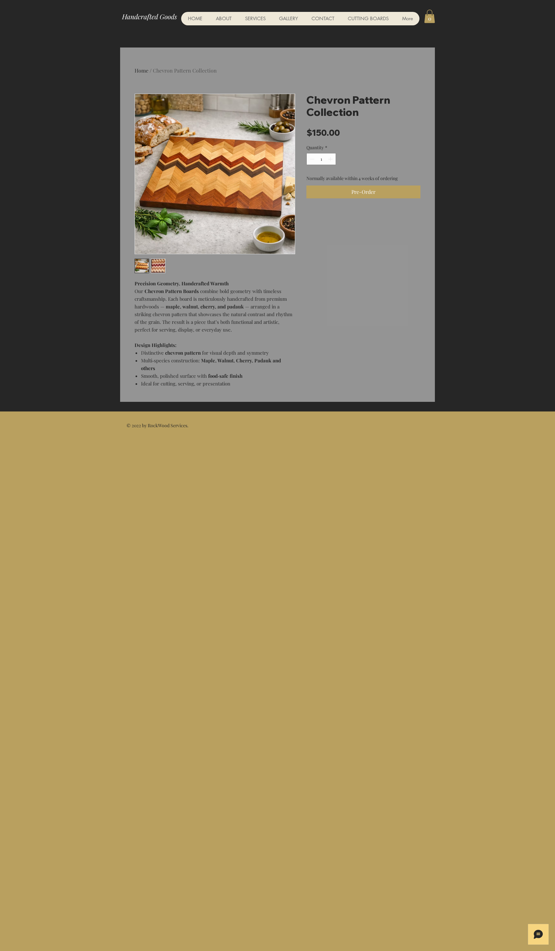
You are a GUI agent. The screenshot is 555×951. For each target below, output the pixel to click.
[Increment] (331, 159)
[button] (429, 16)
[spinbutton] (321, 159)
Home (141, 70)
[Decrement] (311, 159)
